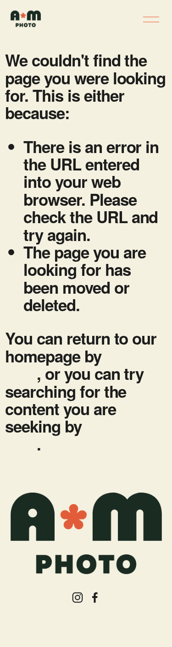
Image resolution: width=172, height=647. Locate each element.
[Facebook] (94, 597)
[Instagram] (77, 597)
